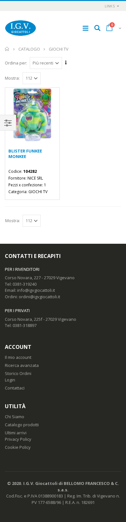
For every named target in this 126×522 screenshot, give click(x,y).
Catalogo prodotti (22, 425)
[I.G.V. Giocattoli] (20, 28)
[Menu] (86, 28)
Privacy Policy (18, 439)
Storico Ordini (18, 373)
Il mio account (18, 357)
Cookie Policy (18, 447)
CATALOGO (29, 49)
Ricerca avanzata (22, 365)
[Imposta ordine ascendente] (66, 62)
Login (10, 380)
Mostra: (12, 78)
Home (7, 49)
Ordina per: (16, 63)
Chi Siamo (14, 416)
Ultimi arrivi (15, 433)
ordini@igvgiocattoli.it (39, 297)
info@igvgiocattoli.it (36, 290)
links (110, 6)
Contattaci (15, 388)
